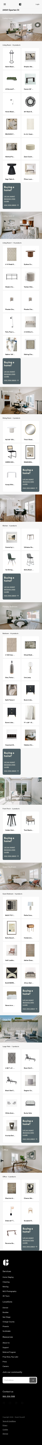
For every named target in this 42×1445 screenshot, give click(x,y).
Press (5, 1362)
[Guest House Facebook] (22, 1404)
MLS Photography (9, 1291)
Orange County (8, 1322)
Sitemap (5, 1434)
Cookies (5, 1429)
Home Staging (8, 1277)
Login (37, 4)
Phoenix (6, 1326)
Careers (6, 1366)
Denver (5, 1308)
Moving (5, 1287)
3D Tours (6, 1296)
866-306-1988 (9, 1396)
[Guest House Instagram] (10, 1404)
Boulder (6, 1312)
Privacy (5, 1425)
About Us (6, 1343)
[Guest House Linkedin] (16, 1404)
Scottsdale (7, 1331)
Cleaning (6, 1282)
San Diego (6, 1317)
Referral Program (9, 1352)
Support (6, 1347)
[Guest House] (5, 4)
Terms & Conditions (9, 1421)
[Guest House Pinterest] (4, 1404)
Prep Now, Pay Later (10, 1357)
